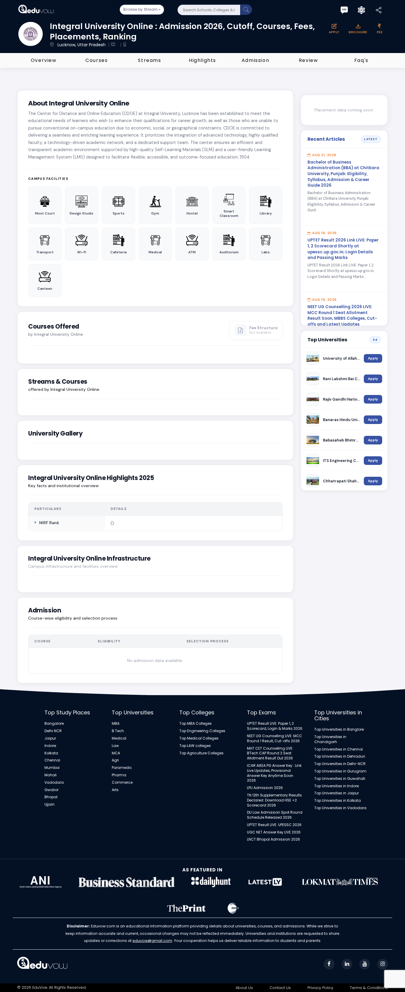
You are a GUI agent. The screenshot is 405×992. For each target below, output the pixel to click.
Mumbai (52, 767)
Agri (115, 760)
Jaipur (50, 738)
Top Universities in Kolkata (337, 800)
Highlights (202, 60)
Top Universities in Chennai (338, 749)
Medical (119, 738)
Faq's (361, 60)
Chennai (52, 760)
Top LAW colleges (195, 745)
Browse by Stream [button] (140, 9)
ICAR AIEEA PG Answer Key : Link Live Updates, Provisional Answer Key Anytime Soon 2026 (274, 773)
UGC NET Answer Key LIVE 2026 (274, 832)
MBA (115, 723)
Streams (149, 60)
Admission (255, 60)
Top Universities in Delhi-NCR (340, 763)
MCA (116, 753)
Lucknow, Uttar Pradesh (82, 45)
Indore (50, 745)
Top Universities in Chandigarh (330, 739)
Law (115, 745)
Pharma (119, 775)
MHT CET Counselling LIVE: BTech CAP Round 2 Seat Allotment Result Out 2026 (270, 753)
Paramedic (122, 767)
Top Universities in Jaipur (336, 793)
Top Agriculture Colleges (201, 753)
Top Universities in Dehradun (339, 756)
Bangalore (54, 723)
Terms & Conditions (369, 987)
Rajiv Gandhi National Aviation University (342, 399)
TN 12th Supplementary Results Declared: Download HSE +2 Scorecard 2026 (274, 800)
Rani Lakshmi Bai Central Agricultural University (342, 378)
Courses (96, 60)
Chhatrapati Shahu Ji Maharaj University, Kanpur (342, 481)
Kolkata (51, 753)
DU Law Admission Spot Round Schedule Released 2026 (274, 815)
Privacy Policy (320, 987)
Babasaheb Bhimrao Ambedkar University (342, 440)
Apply (373, 358)
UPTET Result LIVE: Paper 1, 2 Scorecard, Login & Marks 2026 (274, 726)
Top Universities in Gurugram (340, 771)
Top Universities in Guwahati (339, 778)
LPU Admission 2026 (265, 787)
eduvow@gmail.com (152, 940)
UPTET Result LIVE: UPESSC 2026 (274, 825)
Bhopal (51, 797)
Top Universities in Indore (336, 786)
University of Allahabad (342, 358)
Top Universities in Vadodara (340, 808)
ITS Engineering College (342, 460)
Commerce (122, 782)
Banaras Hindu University (342, 419)
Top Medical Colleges (199, 738)
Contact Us (280, 987)
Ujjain (49, 804)
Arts (115, 790)
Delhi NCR (53, 731)
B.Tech (118, 731)
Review (308, 60)
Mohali (50, 775)
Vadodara (54, 782)
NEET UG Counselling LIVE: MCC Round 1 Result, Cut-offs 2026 (274, 738)
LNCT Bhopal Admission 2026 (273, 839)
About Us (244, 987)
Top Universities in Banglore (339, 729)
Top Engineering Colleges (202, 731)
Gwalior (51, 790)
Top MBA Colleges (195, 723)
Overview (44, 60)
